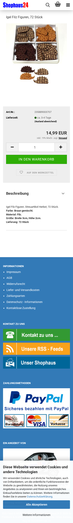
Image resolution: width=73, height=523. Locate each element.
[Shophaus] (36, 362)
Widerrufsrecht (15, 284)
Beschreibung (17, 193)
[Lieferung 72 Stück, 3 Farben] (36, 53)
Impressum (13, 272)
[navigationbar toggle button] (68, 5)
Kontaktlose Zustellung (20, 308)
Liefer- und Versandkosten (23, 290)
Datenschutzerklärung (39, 496)
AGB (9, 277)
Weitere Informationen (36, 515)
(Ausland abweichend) (45, 121)
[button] (12, 147)
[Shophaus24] (14, 5)
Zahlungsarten (15, 295)
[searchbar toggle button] (48, 5)
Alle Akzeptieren (36, 504)
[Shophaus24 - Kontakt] (36, 334)
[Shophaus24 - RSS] (36, 348)
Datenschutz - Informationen (24, 302)
